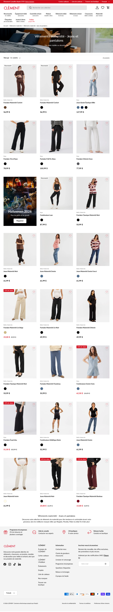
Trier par (6, 58)
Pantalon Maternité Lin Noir (49, 328)
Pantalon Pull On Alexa (48, 159)
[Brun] (5, 107)
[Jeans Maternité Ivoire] (20, 474)
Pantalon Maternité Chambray (50, 384)
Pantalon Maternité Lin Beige (13, 328)
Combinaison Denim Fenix (85, 384)
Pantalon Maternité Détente (85, 328)
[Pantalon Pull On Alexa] (56, 137)
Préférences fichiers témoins (101, 603)
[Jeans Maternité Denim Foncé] (92, 249)
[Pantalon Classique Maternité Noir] (92, 193)
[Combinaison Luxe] (56, 193)
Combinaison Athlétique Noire (50, 440)
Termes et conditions (85, 603)
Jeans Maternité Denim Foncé (86, 271)
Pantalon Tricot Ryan (11, 159)
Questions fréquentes (63, 568)
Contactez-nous (61, 549)
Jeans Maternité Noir (11, 271)
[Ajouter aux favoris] (34, 67)
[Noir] (41, 107)
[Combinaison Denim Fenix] (92, 361)
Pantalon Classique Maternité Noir (88, 215)
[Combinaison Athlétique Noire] (56, 418)
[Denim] (78, 107)
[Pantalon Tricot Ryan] (20, 137)
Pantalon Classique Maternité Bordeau (89, 496)
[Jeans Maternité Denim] (56, 249)
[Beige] (5, 332)
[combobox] (57, 7)
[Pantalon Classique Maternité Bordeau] (92, 474)
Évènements (42, 566)
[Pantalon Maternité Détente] (92, 305)
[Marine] (82, 107)
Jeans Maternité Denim (48, 271)
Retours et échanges (62, 572)
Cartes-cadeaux (64, 1)
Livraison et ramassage (63, 560)
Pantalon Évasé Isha (10, 440)
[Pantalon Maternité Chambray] (56, 361)
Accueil (6, 26)
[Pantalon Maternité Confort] (20, 80)
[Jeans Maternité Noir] (20, 249)
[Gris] (78, 163)
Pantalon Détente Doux (84, 159)
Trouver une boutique (92, 1)
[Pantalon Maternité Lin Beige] (20, 305)
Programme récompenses (64, 564)
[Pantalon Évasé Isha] (20, 418)
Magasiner (20, 221)
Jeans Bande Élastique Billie (85, 103)
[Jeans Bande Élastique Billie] (92, 80)
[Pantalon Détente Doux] (92, 137)
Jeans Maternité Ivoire (11, 496)
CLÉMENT (10, 603)
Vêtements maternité (16, 26)
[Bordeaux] (78, 501)
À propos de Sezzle (62, 576)
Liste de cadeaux (77, 1)
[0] (102, 7)
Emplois (40, 570)
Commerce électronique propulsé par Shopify (26, 603)
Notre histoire (29, 1)
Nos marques (42, 578)
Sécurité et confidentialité (69, 603)
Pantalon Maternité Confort (13, 103)
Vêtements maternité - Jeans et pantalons (35, 26)
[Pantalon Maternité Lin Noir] (56, 305)
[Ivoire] (5, 501)
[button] (108, 7)
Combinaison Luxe (46, 215)
